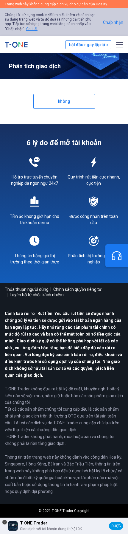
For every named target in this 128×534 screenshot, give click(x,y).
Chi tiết (32, 29)
